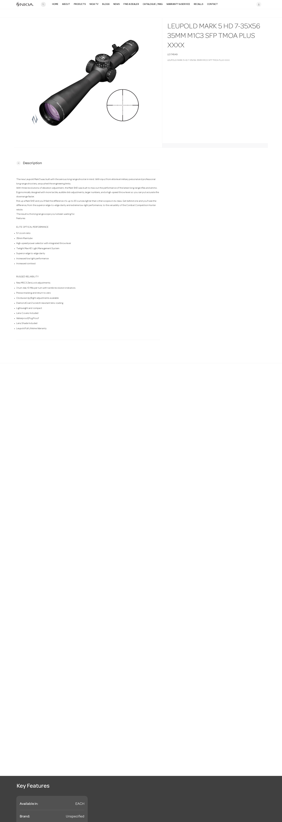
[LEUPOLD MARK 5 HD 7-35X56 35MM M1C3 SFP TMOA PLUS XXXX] (88, 82)
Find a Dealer (131, 4)
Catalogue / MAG (153, 4)
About (66, 4)
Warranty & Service (178, 4)
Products (80, 4)
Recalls (198, 4)
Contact (212, 4)
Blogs (106, 4)
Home (55, 4)
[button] (29, 163)
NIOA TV (94, 4)
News (116, 4)
